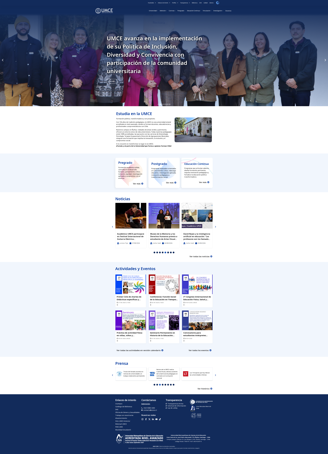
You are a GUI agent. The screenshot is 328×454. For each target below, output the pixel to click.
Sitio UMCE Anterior (122, 421)
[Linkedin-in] (153, 419)
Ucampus (118, 404)
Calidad (206, 3)
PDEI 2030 (119, 427)
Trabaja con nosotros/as (124, 415)
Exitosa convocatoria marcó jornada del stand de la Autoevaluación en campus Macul (154, 54)
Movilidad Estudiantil (123, 430)
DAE (200, 3)
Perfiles (174, 3)
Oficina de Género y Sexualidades (127, 412)
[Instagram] (142, 419)
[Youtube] (156, 419)
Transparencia (184, 3)
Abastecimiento (121, 418)
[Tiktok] (160, 419)
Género (211, 3)
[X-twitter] (149, 419)
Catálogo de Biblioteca (123, 407)
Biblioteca (194, 3)
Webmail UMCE (121, 424)
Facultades (151, 3)
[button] (164, 60)
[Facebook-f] (146, 419)
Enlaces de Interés (163, 3)
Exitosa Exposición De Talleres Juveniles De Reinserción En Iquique (128, 236)
